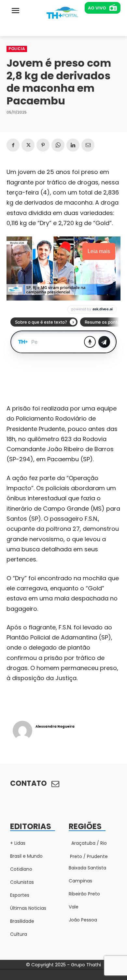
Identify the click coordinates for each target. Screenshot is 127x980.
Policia (16, 48)
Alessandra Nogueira (55, 726)
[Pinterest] (42, 145)
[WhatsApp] (57, 145)
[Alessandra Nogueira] (22, 730)
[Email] (87, 145)
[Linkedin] (72, 145)
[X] (28, 145)
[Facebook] (13, 145)
